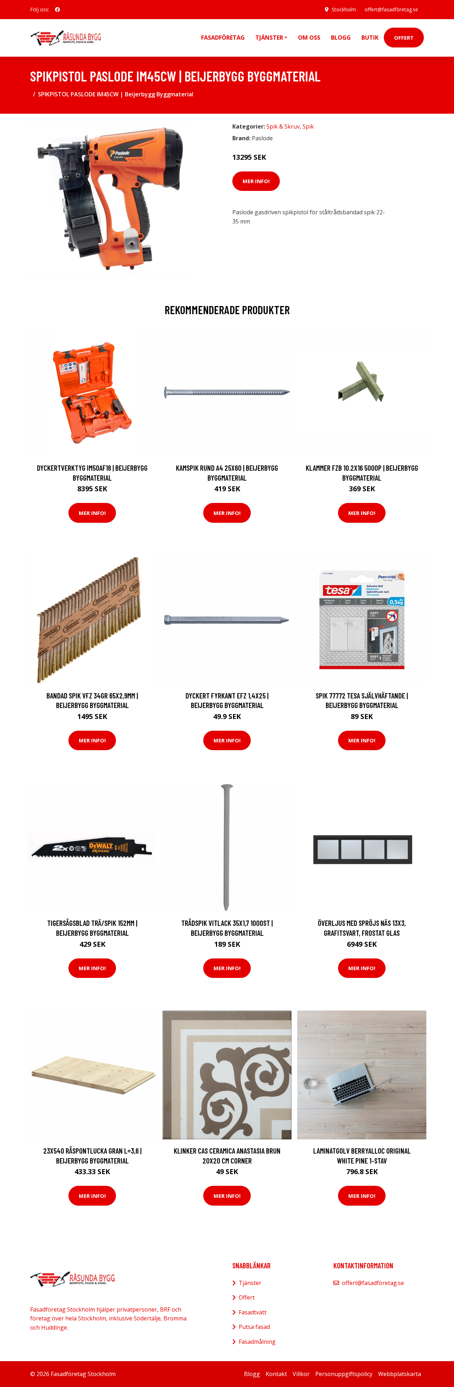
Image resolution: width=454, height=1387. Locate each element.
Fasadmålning (257, 1342)
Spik (308, 126)
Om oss (309, 37)
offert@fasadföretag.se (391, 9)
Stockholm (344, 9)
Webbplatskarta (399, 1374)
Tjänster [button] (269, 37)
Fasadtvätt (252, 1312)
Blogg (341, 37)
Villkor (301, 1374)
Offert (404, 37)
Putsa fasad (254, 1327)
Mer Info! (256, 181)
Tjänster (250, 1283)
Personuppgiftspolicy (343, 1374)
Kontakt (276, 1374)
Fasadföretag (223, 37)
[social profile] (57, 9)
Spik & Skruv (283, 126)
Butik (369, 37)
